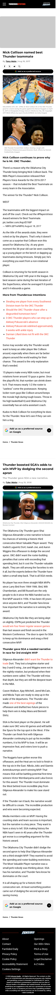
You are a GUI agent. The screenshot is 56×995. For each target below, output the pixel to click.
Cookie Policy (9, 959)
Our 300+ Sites (42, 944)
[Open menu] (4, 4)
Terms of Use (41, 954)
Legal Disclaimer (43, 959)
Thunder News (17, 442)
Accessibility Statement (15, 964)
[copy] (19, 66)
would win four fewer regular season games (26, 626)
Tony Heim (11, 61)
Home (5, 442)
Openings (39, 938)
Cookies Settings (11, 969)
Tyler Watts (11, 482)
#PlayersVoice (45, 214)
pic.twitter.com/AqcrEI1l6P (17, 222)
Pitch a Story (41, 949)
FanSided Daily (10, 949)
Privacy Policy (9, 954)
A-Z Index (39, 964)
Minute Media (16, 976)
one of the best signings (22, 703)
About (5, 938)
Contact (6, 944)
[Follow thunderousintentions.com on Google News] (49, 430)
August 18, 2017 (33, 226)
